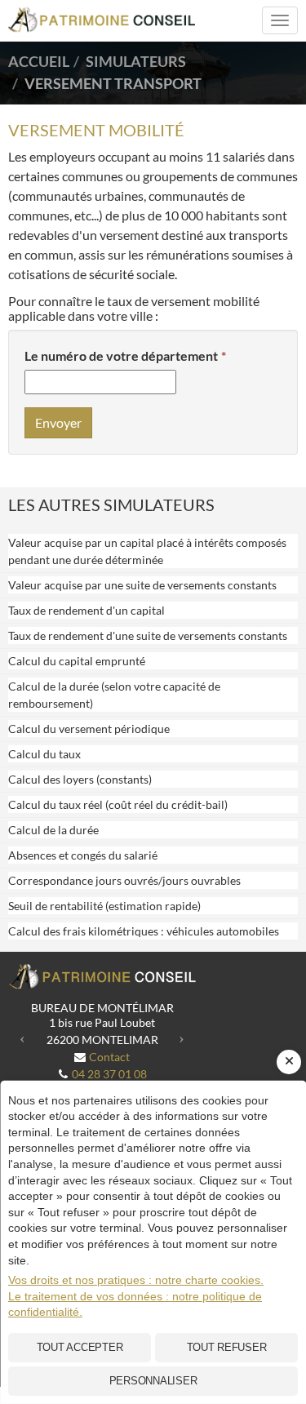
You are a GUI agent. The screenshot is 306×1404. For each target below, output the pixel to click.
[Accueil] (102, 977)
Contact (109, 1057)
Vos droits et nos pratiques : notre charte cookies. (136, 1279)
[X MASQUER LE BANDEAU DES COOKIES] (289, 1062)
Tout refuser (227, 1347)
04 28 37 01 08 (109, 1074)
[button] (22, 1037)
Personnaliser (153, 1381)
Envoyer (58, 422)
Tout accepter (80, 1347)
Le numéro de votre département (121, 355)
